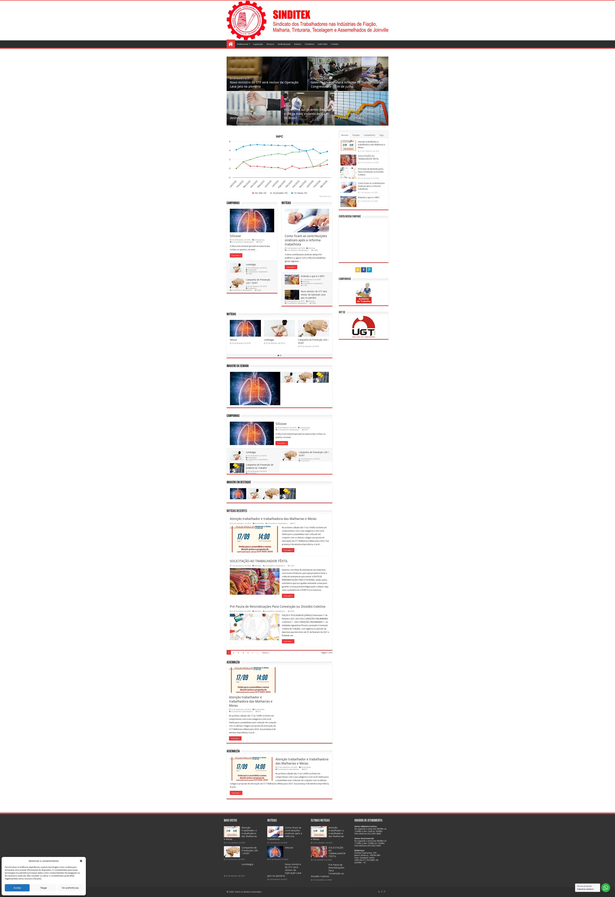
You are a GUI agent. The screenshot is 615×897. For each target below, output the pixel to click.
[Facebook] (363, 269)
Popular (356, 135)
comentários (369, 135)
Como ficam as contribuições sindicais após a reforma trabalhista (306, 240)
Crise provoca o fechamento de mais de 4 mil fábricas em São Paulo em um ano (360, 114)
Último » (266, 653)
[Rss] (357, 269)
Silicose (235, 236)
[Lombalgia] (232, 868)
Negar (44, 887)
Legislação (258, 44)
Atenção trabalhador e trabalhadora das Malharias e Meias (273, 519)
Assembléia (259, 523)
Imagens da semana (238, 366)
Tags (381, 135)
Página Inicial (231, 44)
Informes (257, 566)
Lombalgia (251, 264)
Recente (344, 135)
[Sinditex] (307, 20)
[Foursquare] (369, 269)
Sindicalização (284, 44)
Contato (334, 44)
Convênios (309, 44)
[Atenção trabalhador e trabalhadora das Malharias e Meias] (232, 831)
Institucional (242, 44)
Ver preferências (70, 887)
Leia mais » (236, 255)
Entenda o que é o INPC (313, 276)
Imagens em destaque (239, 482)
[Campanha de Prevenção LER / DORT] (232, 851)
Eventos (297, 44)
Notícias (286, 203)
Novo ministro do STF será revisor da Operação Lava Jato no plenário (314, 294)
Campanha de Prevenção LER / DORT (250, 850)
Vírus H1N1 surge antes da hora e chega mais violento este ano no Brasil (307, 114)
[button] (81, 861)
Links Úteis (323, 44)
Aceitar (17, 887)
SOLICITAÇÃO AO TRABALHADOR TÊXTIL (259, 561)
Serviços (270, 44)
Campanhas (233, 203)
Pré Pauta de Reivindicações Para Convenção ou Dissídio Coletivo (277, 606)
